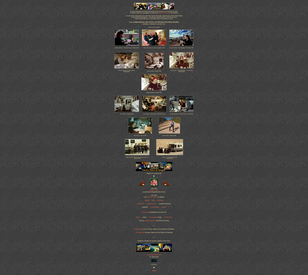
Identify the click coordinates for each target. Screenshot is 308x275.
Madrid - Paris (154, 190)
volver (154, 271)
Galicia (164, 207)
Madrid (147, 200)
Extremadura (155, 207)
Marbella (160, 200)
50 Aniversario (140, 232)
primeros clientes (152, 197)
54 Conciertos (138, 229)
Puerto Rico (168, 217)
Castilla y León (151, 204)
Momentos (145, 212)
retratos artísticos (150, 220)
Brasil (138, 217)
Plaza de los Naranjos (164, 13)
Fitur (153, 200)
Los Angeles (153, 217)
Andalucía (140, 204)
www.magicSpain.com (154, 254)
